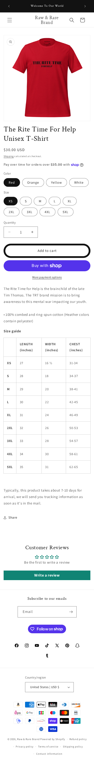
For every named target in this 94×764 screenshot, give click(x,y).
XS (11, 201)
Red (12, 182)
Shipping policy (73, 746)
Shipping (9, 156)
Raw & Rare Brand (28, 739)
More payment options (47, 277)
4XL (47, 212)
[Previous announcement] (9, 6)
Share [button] (12, 517)
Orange (33, 182)
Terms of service (48, 746)
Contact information (49, 753)
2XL (11, 212)
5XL (65, 212)
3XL (30, 212)
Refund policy (78, 739)
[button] (9, 20)
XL (70, 201)
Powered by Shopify (52, 739)
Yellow (56, 182)
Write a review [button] (47, 575)
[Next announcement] (85, 6)
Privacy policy (25, 746)
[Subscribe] (71, 611)
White (79, 182)
